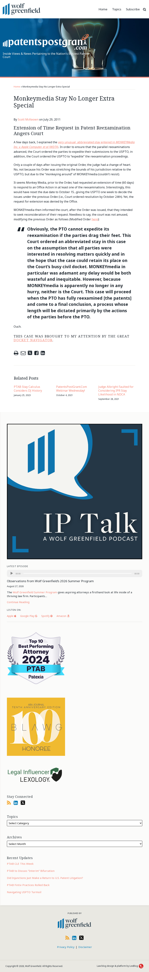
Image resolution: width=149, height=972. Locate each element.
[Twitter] (23, 802)
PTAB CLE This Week (20, 863)
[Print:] (16, 352)
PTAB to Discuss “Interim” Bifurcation (31, 871)
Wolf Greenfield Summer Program (35, 592)
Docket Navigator (33, 340)
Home (102, 9)
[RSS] (9, 802)
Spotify (45, 616)
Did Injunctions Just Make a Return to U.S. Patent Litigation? (45, 878)
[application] (74, 573)
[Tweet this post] (30, 353)
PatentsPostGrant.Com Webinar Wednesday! (71, 389)
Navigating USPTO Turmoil (24, 892)
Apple (10, 616)
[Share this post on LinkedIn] (43, 353)
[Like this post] (36, 353)
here (95, 219)
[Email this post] (23, 353)
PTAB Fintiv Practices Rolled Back (28, 885)
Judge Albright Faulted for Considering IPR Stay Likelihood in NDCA (116, 390)
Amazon (62, 616)
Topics (116, 9)
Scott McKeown (28, 119)
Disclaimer (85, 947)
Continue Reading (18, 602)
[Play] (11, 573)
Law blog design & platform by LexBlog (117, 965)
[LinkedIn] (16, 802)
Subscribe (133, 9)
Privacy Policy (65, 947)
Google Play (27, 616)
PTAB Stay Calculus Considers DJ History (28, 389)
